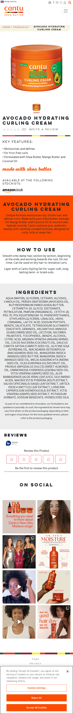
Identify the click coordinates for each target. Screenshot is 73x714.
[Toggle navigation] (65, 11)
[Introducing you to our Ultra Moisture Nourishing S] (53, 551)
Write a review (44, 129)
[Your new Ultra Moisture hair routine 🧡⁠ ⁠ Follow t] (53, 587)
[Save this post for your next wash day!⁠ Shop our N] (19, 622)
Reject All (36, 697)
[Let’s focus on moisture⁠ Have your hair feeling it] (19, 587)
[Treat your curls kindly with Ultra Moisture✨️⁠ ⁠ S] (53, 622)
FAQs (35, 659)
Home (7, 27)
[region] (36, 690)
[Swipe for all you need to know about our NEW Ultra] (19, 516)
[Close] (67, 671)
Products (20, 27)
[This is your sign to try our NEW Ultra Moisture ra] (53, 516)
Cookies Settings (36, 687)
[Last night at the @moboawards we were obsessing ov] (19, 551)
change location (10, 1)
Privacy (36, 664)
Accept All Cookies (36, 707)
